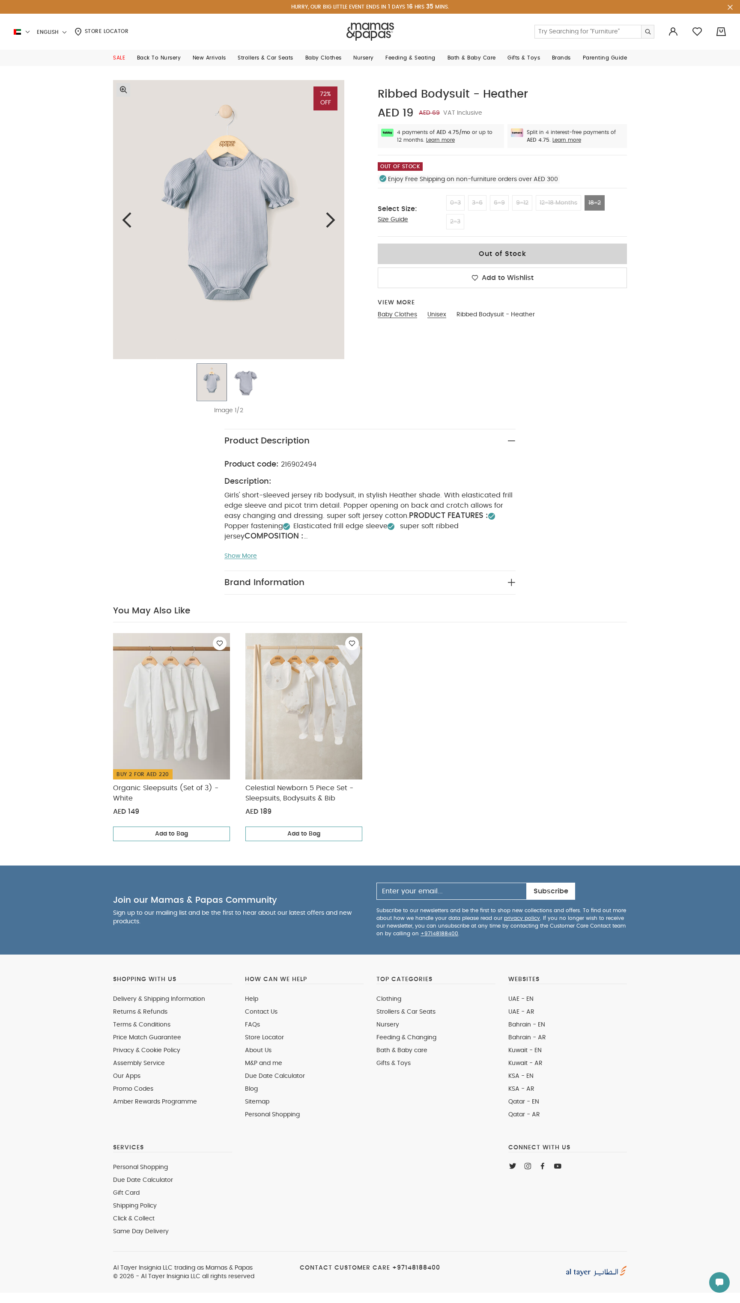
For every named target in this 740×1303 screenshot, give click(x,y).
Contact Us (261, 1012)
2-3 (455, 222)
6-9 (499, 203)
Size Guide (393, 220)
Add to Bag (171, 834)
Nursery (387, 1025)
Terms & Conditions (141, 1025)
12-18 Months (558, 203)
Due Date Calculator (275, 1076)
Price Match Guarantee (147, 1038)
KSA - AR (521, 1089)
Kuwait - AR (525, 1063)
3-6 (477, 203)
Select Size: (397, 208)
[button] (119, 58)
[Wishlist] (220, 643)
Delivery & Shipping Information (159, 999)
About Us (258, 1050)
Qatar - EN (523, 1102)
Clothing (388, 999)
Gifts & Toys (393, 1063)
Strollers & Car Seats (406, 1012)
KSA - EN (521, 1076)
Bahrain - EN (526, 1025)
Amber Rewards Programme (155, 1102)
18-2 (594, 203)
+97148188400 (439, 933)
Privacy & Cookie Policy (146, 1050)
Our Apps (126, 1076)
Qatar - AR (524, 1115)
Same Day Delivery (141, 1232)
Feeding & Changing (406, 1038)
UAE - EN (521, 999)
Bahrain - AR (527, 1038)
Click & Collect (134, 1219)
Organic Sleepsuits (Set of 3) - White (165, 793)
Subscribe (551, 891)
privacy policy (522, 918)
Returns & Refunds (140, 1012)
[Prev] (126, 219)
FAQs (252, 1025)
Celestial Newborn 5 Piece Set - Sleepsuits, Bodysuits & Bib (299, 793)
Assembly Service (139, 1063)
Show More (240, 556)
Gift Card (126, 1193)
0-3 (455, 203)
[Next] (330, 219)
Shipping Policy (135, 1206)
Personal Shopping (272, 1115)
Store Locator (105, 31)
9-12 (522, 203)
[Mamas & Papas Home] (370, 32)
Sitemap (257, 1102)
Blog (251, 1089)
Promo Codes (133, 1089)
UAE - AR (521, 1012)
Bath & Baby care (401, 1050)
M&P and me (263, 1063)
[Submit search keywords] (647, 31)
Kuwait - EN (525, 1050)
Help (251, 999)
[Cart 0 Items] (721, 31)
